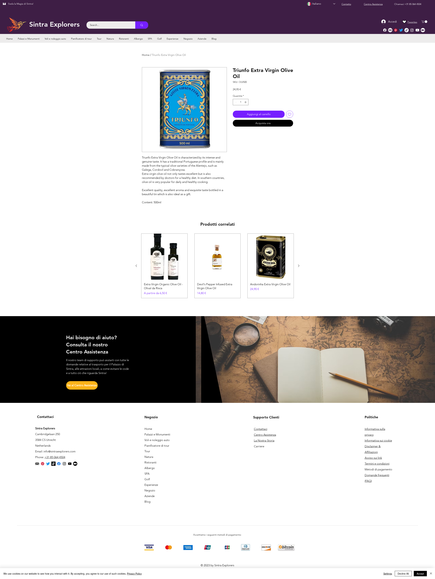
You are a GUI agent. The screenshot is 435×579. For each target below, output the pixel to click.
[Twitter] (401, 30)
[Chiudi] (431, 573)
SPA (147, 473)
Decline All (403, 573)
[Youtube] (417, 30)
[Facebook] (385, 30)
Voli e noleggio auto (157, 440)
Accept (420, 573)
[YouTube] (70, 464)
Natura (148, 457)
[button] (425, 21)
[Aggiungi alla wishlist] (289, 114)
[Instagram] (412, 30)
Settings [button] (387, 573)
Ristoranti (150, 462)
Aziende (149, 496)
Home (146, 55)
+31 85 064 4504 (413, 4)
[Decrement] (235, 102)
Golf (147, 479)
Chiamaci (399, 4)
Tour (147, 451)
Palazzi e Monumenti (157, 434)
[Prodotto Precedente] (136, 266)
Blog (147, 501)
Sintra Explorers (54, 24)
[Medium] (423, 30)
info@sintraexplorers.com (59, 451)
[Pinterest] (396, 30)
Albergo (149, 468)
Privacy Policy (134, 573)
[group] (217, 265)
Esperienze (151, 485)
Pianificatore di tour (156, 445)
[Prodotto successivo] (299, 266)
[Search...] (141, 25)
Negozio (149, 490)
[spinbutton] (241, 102)
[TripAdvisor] (390, 30)
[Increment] (246, 102)
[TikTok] (406, 30)
